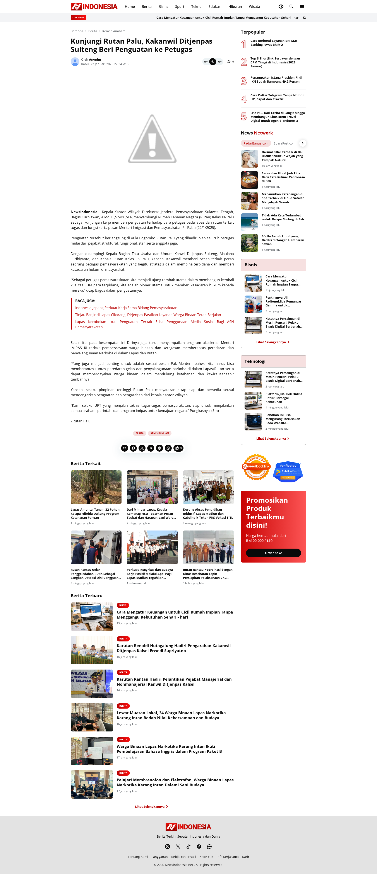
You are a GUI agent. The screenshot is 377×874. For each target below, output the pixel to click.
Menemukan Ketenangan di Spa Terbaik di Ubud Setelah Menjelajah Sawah (283, 198)
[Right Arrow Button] (302, 143)
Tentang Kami (138, 857)
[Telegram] (150, 448)
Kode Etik (206, 857)
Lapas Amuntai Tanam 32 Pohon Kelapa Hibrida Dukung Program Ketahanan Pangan (95, 513)
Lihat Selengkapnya (150, 806)
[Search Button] (291, 6)
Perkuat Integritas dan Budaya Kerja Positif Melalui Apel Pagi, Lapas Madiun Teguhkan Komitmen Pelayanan (150, 574)
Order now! (273, 553)
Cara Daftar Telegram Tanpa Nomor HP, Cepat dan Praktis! (277, 97)
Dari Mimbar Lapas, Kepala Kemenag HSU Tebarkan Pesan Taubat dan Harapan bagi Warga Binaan (151, 514)
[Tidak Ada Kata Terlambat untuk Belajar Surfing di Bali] (249, 222)
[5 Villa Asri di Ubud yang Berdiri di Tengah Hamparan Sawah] (249, 243)
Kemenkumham (160, 433)
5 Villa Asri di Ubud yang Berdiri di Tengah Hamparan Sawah (283, 240)
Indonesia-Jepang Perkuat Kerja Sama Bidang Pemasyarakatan (126, 307)
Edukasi (215, 6)
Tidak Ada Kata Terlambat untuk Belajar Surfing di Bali (283, 217)
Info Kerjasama (228, 857)
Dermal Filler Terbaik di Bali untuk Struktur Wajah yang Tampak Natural (282, 156)
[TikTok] (188, 846)
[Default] (212, 61)
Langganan (160, 857)
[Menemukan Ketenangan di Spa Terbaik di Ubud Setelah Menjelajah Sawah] (249, 201)
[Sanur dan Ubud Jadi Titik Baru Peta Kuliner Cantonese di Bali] (249, 180)
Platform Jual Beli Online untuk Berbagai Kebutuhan (284, 398)
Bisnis (163, 6)
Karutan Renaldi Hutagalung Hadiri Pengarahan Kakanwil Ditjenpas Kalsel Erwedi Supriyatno (174, 648)
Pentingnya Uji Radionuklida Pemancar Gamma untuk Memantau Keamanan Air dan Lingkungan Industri (283, 302)
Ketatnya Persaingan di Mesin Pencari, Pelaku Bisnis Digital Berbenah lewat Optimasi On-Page (284, 323)
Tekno (196, 6)
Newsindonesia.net (179, 865)
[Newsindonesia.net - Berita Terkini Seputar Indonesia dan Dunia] (94, 6)
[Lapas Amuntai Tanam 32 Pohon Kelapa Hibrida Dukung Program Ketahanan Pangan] (96, 487)
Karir (245, 857)
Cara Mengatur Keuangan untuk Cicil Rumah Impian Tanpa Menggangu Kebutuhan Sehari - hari (209, 17)
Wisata (254, 6)
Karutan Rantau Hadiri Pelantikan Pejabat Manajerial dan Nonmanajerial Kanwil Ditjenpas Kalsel (174, 682)
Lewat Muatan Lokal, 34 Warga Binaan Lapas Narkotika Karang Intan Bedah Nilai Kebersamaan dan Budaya (171, 715)
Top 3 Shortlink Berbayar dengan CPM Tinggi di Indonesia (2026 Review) (275, 62)
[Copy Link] (124, 448)
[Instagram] (167, 846)
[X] (142, 448)
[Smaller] (205, 61)
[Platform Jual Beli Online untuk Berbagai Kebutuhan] (253, 401)
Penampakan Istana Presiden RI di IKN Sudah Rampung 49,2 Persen (276, 79)
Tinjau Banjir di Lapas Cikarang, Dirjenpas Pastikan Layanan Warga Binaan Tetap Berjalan (148, 314)
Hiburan (235, 6)
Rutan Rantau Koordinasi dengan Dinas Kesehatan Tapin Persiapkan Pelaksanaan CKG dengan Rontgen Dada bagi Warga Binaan (208, 574)
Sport (179, 6)
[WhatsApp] (168, 448)
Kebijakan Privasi (183, 857)
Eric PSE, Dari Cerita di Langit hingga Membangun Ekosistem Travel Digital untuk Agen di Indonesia (277, 117)
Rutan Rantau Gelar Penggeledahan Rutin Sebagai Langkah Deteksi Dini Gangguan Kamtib (94, 574)
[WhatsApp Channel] (209, 846)
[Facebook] (133, 448)
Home (130, 6)
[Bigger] (219, 61)
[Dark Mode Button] (281, 6)
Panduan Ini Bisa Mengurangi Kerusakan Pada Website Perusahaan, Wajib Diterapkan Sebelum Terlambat (283, 419)
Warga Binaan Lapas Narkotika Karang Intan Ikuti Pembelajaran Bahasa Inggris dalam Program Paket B (169, 749)
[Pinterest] (159, 448)
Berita (147, 6)
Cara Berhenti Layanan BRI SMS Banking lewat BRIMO (274, 43)
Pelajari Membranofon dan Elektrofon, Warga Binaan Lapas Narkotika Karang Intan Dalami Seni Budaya (175, 782)
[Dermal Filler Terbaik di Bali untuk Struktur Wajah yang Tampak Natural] (249, 159)
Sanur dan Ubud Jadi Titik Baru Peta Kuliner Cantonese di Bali (283, 177)
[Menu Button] (302, 6)
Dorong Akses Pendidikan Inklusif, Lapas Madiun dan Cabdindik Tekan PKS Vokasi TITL (208, 513)
